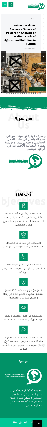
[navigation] (37, 423)
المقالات (32, 18)
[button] (41, 93)
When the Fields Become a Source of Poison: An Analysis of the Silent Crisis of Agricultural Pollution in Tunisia (20, 34)
